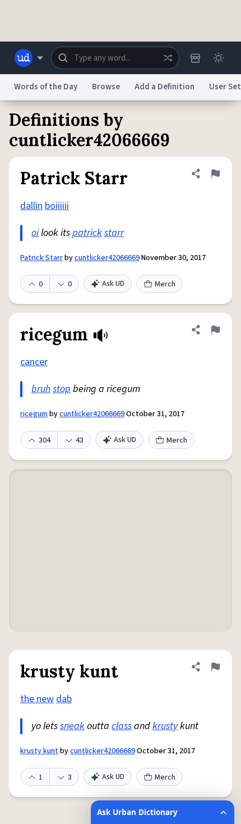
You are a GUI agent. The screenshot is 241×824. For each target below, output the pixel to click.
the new (37, 699)
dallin (31, 206)
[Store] (195, 58)
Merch (165, 284)
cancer (34, 362)
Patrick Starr (41, 257)
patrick (87, 233)
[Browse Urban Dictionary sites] (29, 58)
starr (114, 233)
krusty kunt (39, 751)
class (122, 726)
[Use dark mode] (218, 58)
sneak (72, 726)
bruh (40, 389)
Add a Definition (164, 87)
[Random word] (167, 58)
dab (64, 699)
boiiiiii (57, 206)
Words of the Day (45, 87)
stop (62, 389)
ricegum (34, 414)
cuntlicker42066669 (107, 257)
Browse (106, 87)
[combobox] (115, 58)
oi (35, 233)
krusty (165, 726)
